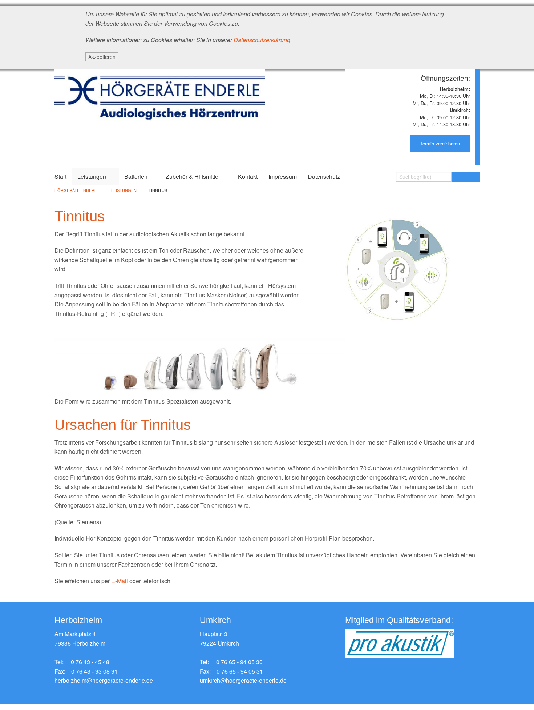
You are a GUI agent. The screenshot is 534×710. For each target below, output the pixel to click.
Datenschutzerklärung (262, 40)
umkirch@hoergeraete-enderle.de (243, 680)
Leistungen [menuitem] (91, 176)
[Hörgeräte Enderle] (159, 95)
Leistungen (124, 190)
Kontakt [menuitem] (248, 176)
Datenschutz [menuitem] (324, 176)
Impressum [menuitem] (282, 176)
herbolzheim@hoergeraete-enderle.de (103, 680)
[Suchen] (466, 177)
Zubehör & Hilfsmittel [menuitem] (193, 176)
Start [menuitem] (60, 176)
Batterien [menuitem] (135, 176)
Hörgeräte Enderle (76, 190)
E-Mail (119, 581)
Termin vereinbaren (440, 143)
